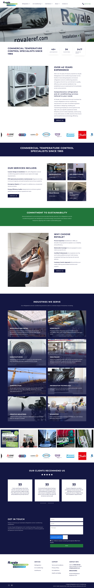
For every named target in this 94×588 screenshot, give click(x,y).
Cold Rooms (48, 3)
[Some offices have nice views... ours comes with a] (47, 439)
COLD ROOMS (54, 193)
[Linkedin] (12, 585)
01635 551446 (76, 564)
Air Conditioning (37, 3)
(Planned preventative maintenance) (74, 195)
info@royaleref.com (74, 568)
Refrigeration (25, 3)
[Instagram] (9, 585)
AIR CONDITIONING (76, 174)
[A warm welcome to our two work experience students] (28, 439)
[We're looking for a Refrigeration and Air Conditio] (10, 439)
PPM (71, 193)
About (56, 3)
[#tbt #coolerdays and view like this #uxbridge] (84, 439)
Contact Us (65, 3)
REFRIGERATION (55, 174)
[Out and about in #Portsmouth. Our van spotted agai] (66, 439)
